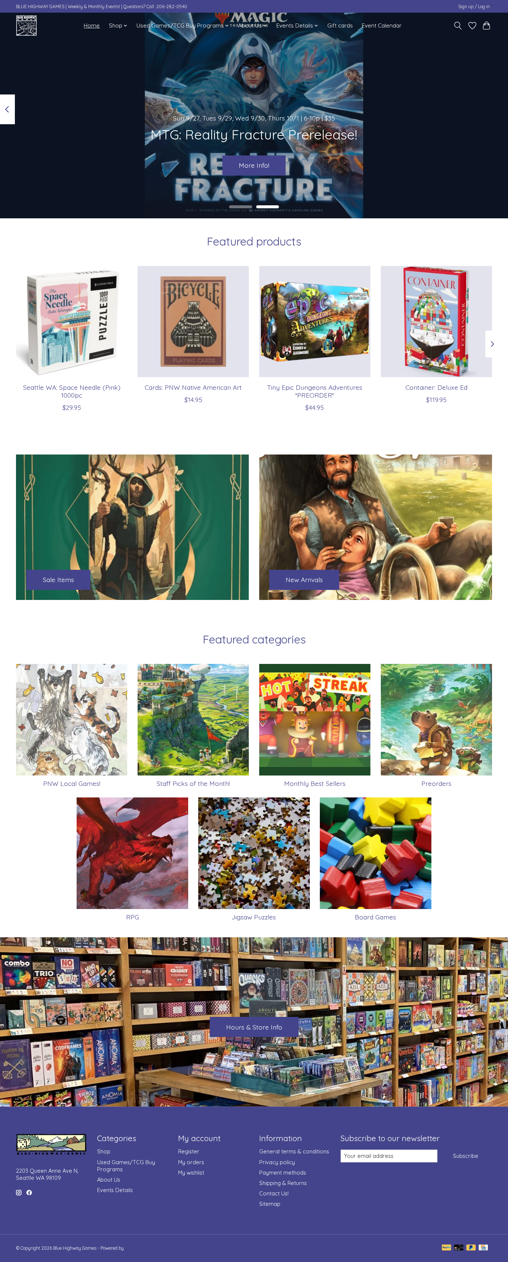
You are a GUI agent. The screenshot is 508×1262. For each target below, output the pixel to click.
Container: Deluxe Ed (436, 387)
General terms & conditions (294, 1151)
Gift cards (340, 25)
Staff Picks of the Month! (193, 783)
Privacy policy (277, 1162)
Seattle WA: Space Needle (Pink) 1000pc (71, 391)
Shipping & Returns (283, 1182)
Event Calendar (382, 25)
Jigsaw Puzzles (254, 917)
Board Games (375, 917)
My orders (191, 1162)
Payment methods (282, 1172)
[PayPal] (446, 1248)
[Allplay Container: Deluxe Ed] (436, 321)
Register (188, 1151)
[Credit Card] (483, 1248)
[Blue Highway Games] (26, 25)
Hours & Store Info (254, 1027)
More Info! (254, 165)
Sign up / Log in (474, 6)
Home (92, 25)
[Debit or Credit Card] (459, 1248)
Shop (103, 1151)
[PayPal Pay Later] (471, 1248)
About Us (108, 1179)
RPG (132, 917)
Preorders (436, 783)
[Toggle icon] (458, 25)
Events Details (115, 1190)
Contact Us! (274, 1193)
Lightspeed (136, 1248)
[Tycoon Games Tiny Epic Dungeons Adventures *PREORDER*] (314, 321)
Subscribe (465, 1155)
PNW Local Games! (71, 783)
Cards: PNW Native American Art (193, 387)
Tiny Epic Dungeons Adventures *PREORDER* (314, 391)
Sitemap (269, 1203)
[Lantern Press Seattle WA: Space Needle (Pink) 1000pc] (71, 321)
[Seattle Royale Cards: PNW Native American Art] (193, 321)
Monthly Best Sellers (314, 783)
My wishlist (191, 1172)
